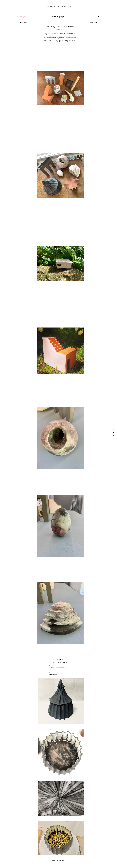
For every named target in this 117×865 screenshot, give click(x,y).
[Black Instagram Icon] (114, 435)
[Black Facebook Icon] (114, 432)
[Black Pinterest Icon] (114, 430)
